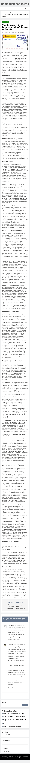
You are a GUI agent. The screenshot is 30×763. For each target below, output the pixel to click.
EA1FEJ (5, 32)
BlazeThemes (20, 757)
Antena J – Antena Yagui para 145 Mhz (12, 726)
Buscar (4, 702)
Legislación (6, 22)
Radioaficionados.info (15, 3)
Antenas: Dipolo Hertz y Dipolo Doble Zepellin (14, 716)
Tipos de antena (6, 751)
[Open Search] (26, 8)
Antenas (5, 743)
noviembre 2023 (6, 734)
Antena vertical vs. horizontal (10, 723)
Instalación (5, 746)
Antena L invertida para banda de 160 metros (13, 713)
